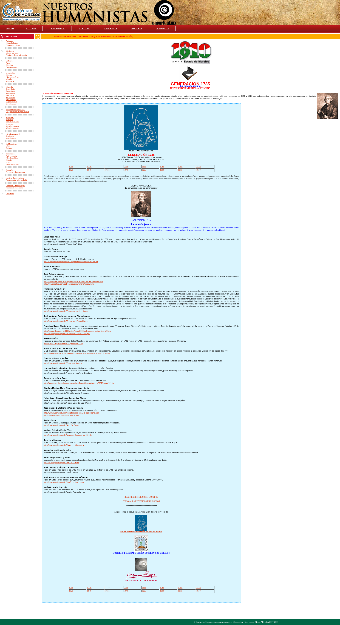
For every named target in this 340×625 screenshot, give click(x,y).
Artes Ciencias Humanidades (11, 65)
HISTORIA (136, 28)
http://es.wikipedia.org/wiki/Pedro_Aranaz (61, 462)
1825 (71, 170)
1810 (198, 167)
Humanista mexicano (14, 188)
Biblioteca (10, 51)
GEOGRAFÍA (110, 28)
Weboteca (10, 117)
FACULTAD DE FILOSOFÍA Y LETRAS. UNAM (141, 532)
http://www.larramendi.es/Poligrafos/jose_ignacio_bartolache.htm (71, 413)
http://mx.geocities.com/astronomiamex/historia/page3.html (69, 284)
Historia (9, 87)
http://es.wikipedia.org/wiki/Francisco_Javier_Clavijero (67, 333)
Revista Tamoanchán (15, 178)
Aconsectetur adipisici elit (16, 180)
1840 (89, 170)
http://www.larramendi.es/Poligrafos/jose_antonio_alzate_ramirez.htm (73, 281)
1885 (144, 170)
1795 (180, 167)
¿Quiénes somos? (13, 134)
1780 (162, 167)
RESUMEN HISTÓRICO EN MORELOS (141, 497)
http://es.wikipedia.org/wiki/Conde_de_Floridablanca (66, 321)
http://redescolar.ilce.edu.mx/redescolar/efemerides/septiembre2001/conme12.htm (79, 383)
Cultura (9, 61)
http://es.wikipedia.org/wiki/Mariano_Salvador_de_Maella (68, 435)
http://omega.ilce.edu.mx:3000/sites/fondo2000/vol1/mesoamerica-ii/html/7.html (77, 331)
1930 (198, 170)
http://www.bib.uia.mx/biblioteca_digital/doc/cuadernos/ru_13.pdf (71, 262)
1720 (89, 167)
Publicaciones (11, 144)
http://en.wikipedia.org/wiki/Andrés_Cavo (61, 425)
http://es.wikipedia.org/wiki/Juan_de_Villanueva (64, 445)
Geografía (10, 73)
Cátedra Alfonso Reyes (15, 186)
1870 (126, 170)
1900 (162, 170)
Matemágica (238, 622)
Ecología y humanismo (15, 172)
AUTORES (31, 28)
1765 (144, 167)
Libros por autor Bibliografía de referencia (16, 54)
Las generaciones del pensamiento (17, 112)
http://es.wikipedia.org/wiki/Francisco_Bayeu (63, 363)
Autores (9, 41)
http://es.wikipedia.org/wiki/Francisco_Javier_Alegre (66, 311)
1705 (71, 167)
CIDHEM (10, 193)
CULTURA (84, 28)
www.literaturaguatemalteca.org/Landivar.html (63, 343)
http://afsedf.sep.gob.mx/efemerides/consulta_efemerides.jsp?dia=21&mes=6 (77, 353)
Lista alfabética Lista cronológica (13, 44)
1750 (126, 167)
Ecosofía (9, 170)
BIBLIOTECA (58, 28)
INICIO (10, 28)
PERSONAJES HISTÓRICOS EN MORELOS (141, 501)
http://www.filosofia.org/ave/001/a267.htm (61, 415)
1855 (107, 170)
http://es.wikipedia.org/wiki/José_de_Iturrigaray (64, 482)
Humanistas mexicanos (15, 110)
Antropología (11, 156)
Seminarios (10, 154)
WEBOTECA (162, 28)
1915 (180, 170)
